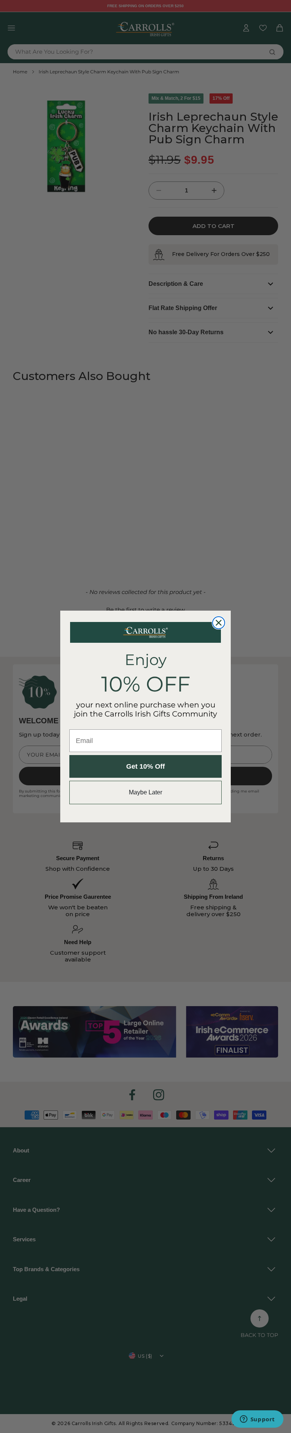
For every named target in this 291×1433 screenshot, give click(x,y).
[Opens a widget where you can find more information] (257, 1419)
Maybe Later (145, 792)
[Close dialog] (219, 623)
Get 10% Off (145, 766)
